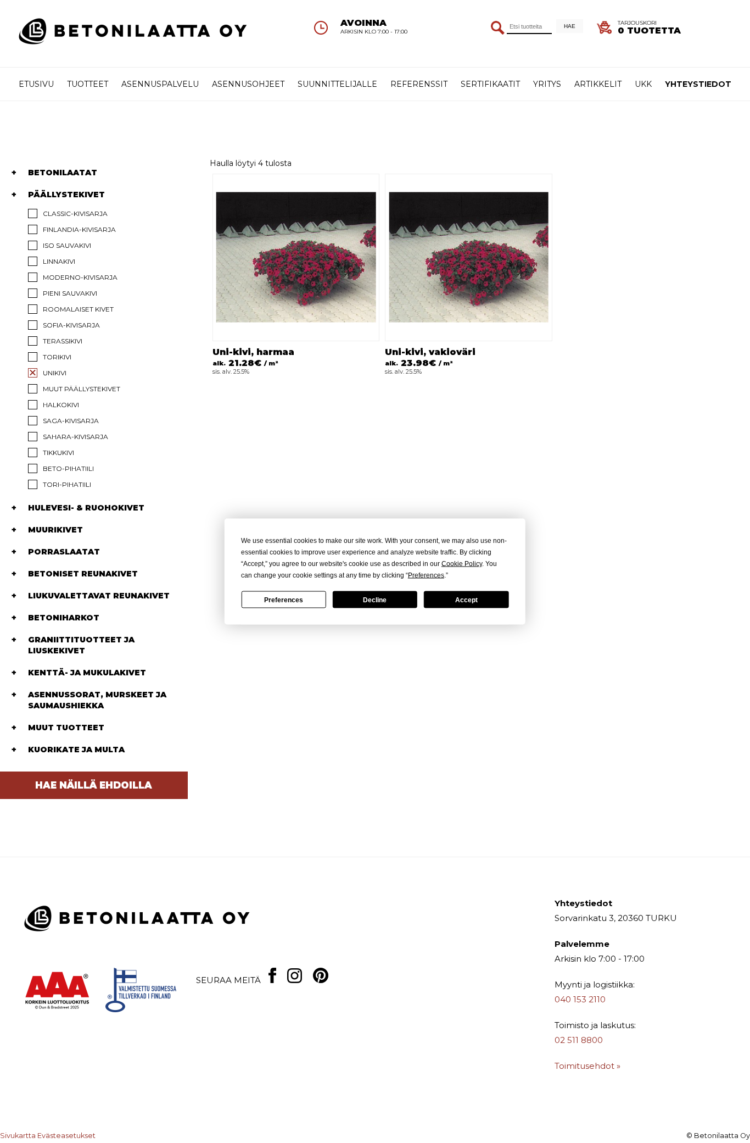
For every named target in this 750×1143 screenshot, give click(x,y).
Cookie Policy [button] (461, 564)
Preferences (283, 599)
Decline (375, 599)
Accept (466, 599)
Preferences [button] (426, 575)
